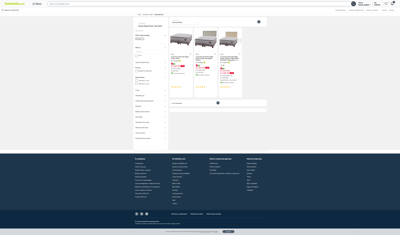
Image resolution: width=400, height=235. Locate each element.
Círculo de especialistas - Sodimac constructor (224, 173)
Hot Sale (175, 190)
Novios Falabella (215, 167)
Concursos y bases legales (143, 180)
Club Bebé (213, 170)
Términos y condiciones (179, 214)
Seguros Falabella (252, 187)
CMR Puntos (214, 163)
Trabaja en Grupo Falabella (181, 173)
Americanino (176, 197)
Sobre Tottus (251, 170)
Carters (174, 203)
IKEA (248, 180)
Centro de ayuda (140, 167)
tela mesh (138, 38)
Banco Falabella (252, 183)
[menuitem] (371, 10)
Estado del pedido (140, 177)
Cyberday (175, 180)
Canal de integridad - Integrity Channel (147, 183)
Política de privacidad (213, 214)
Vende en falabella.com (179, 163)
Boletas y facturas (140, 173)
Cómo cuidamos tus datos (143, 190)
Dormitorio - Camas (148, 14)
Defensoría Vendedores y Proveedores (147, 187)
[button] (201, 3)
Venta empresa (177, 170)
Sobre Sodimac (251, 167)
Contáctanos (139, 163)
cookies (216, 231)
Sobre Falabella (252, 163)
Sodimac (249, 173)
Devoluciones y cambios (143, 170)
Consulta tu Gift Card (142, 193)
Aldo (173, 200)
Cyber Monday (177, 177)
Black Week (176, 187)
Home (139, 14)
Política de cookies (196, 214)
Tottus (249, 177)
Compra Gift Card (141, 197)
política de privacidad (205, 231)
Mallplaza (250, 190)
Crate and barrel (177, 193)
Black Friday (176, 183)
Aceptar (228, 231)
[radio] (171, 87)
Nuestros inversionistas (180, 167)
